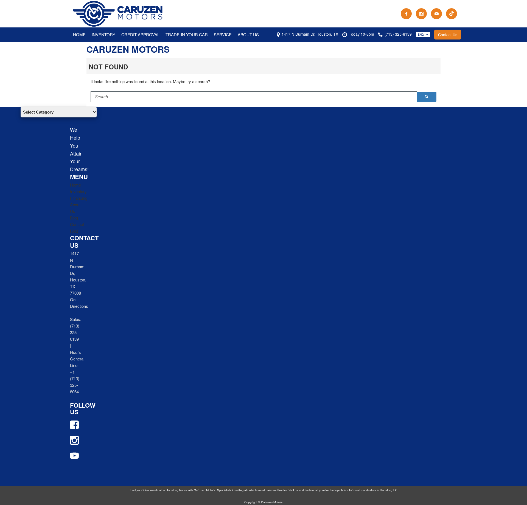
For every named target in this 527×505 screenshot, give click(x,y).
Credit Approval (140, 34)
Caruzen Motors (128, 49)
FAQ (74, 231)
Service (223, 34)
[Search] (426, 97)
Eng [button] (421, 34)
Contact (77, 224)
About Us (248, 34)
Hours (75, 352)
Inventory (103, 34)
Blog (74, 218)
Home (79, 34)
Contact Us (447, 34)
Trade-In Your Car (187, 34)
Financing (78, 198)
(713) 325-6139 (74, 332)
